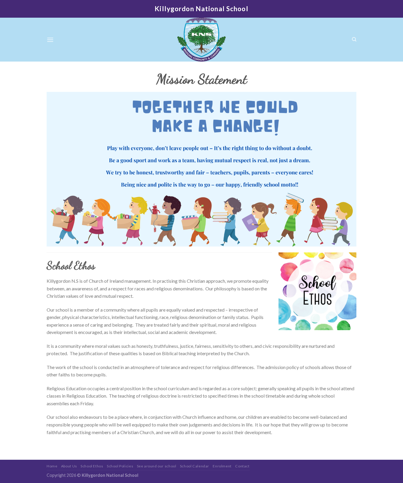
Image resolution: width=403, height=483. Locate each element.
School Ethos (92, 466)
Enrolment (222, 466)
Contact (242, 466)
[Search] (354, 39)
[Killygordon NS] (201, 40)
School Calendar (194, 466)
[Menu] (50, 39)
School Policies (120, 466)
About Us (69, 466)
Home (52, 466)
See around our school (156, 466)
